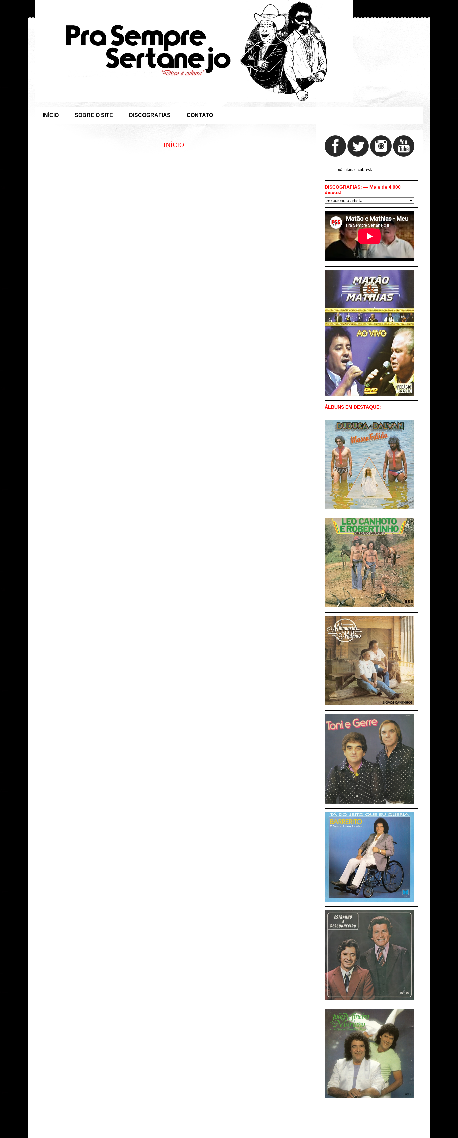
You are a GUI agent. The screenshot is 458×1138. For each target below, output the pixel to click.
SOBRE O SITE (94, 115)
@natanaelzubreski (356, 169)
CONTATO (200, 115)
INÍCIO (51, 115)
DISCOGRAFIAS (150, 115)
